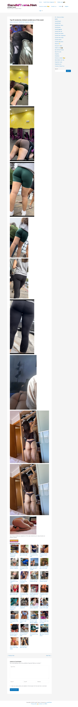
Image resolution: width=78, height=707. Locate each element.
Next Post (49, 655)
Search (56, 68)
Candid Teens (11, 7)
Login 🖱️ (41, 10)
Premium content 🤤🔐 (44, 6)
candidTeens (49, 702)
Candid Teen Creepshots (24, 22)
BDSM (56, 19)
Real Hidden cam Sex (59, 60)
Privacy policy (34, 703)
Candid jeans (58, 27)
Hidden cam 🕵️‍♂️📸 (59, 47)
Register (66, 6)
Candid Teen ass (58, 31)
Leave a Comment (14, 22)
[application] (56, 6)
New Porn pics (58, 51)
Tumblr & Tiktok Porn (59, 66)
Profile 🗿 (61, 6)
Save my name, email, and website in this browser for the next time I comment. (29, 686)
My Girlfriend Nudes (59, 49)
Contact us (53, 6)
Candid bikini (58, 23)
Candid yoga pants (59, 41)
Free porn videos (58, 45)
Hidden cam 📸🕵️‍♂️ (61, 2)
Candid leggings (58, 29)
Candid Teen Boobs (59, 33)
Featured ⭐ (57, 43)
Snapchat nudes (58, 62)
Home (40, 2)
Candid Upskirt (58, 39)
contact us (41, 703)
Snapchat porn (58, 64)
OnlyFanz (57, 53)
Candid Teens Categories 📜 (50, 2)
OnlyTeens (57, 55)
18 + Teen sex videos (59, 17)
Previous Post (10, 655)
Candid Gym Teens (59, 25)
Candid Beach (58, 21)
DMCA (45, 703)
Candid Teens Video (59, 37)
